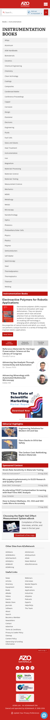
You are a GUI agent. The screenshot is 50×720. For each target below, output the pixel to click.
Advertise (9, 626)
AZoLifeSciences (31, 564)
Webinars (28, 578)
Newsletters (10, 620)
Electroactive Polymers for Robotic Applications (25, 301)
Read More (7, 334)
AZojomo (28, 596)
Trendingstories (41, 343)
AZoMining (10, 567)
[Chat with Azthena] (44, 715)
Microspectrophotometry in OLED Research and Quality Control (24, 480)
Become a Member (13, 617)
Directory (9, 584)
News (8, 578)
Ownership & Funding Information (14, 643)
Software (9, 608)
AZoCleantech (11, 558)
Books (4, 22)
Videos (8, 596)
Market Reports (31, 584)
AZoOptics (9, 561)
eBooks (8, 593)
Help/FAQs (29, 605)
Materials (28, 587)
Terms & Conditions (13, 629)
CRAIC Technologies (14, 485)
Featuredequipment (25, 343)
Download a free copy (24, 535)
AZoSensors (29, 552)
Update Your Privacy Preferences (26, 713)
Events (8, 599)
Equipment (10, 587)
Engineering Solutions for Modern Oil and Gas (31, 429)
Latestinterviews (9, 343)
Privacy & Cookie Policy (14, 632)
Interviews (29, 581)
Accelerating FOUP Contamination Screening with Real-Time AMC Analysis (24, 491)
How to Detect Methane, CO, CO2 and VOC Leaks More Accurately (23, 502)
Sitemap (9, 635)
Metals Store (10, 602)
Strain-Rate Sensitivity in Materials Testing (23, 470)
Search (8, 614)
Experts (28, 602)
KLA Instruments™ (13, 473)
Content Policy (11, 638)
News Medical (30, 561)
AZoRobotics (10, 555)
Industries (29, 593)
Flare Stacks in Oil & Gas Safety (30, 441)
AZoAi (27, 558)
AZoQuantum (30, 555)
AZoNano (9, 552)
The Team (29, 608)
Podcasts (28, 599)
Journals (9, 605)
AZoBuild (9, 564)
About (8, 611)
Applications (30, 590)
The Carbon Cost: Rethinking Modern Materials (33, 453)
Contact (9, 623)
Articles (8, 581)
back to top (42, 650)
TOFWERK (10, 496)
